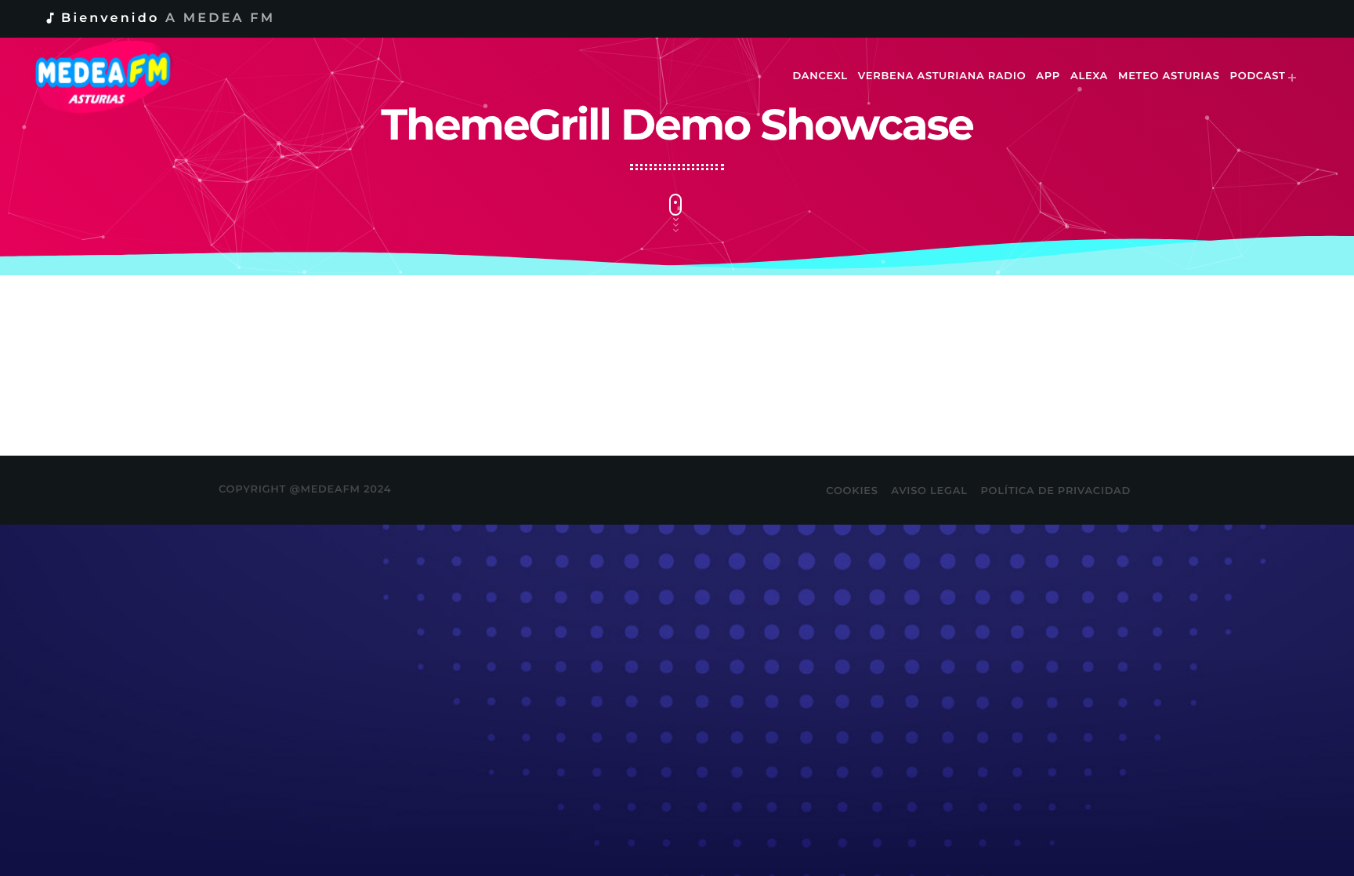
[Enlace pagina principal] (114, 77)
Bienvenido (159, 18)
